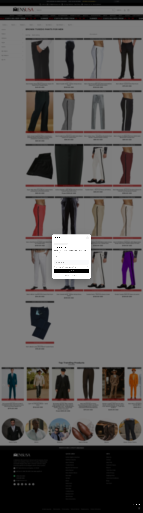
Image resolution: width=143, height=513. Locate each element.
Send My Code (71, 271)
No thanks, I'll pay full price (71, 275)
